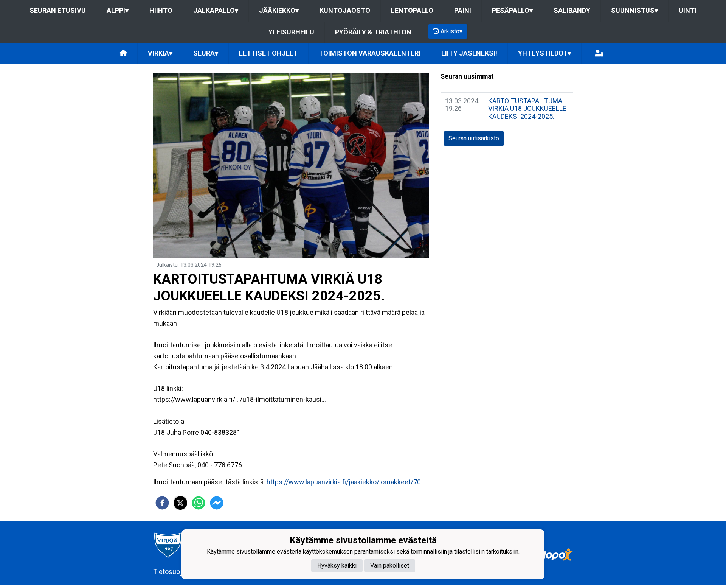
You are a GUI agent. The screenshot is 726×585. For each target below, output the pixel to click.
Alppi (118, 10)
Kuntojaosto (345, 10)
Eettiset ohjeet (268, 53)
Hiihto (160, 10)
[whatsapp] (198, 503)
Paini (462, 10)
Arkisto (451, 31)
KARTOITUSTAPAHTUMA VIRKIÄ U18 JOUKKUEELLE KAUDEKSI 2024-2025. (527, 108)
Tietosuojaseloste (180, 572)
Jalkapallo (215, 10)
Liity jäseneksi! (469, 53)
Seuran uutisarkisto (473, 138)
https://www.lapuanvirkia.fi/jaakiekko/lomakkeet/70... (346, 482)
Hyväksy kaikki (337, 565)
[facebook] (162, 503)
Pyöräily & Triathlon (373, 32)
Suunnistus (634, 10)
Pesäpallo (512, 10)
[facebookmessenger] (216, 503)
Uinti (688, 10)
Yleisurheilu (291, 32)
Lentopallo (412, 10)
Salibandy (572, 10)
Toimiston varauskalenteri (369, 53)
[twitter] (180, 503)
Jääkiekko (279, 10)
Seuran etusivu (57, 10)
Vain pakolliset (389, 565)
